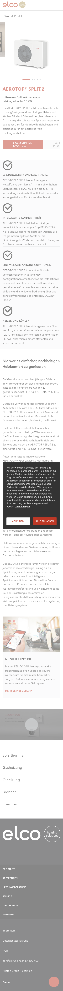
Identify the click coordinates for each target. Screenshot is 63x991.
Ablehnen (18, 521)
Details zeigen (22, 506)
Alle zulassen (45, 521)
